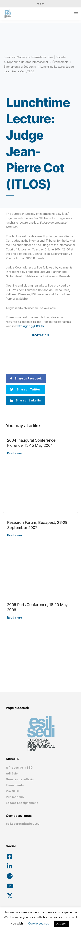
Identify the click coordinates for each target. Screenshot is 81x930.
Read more (14, 453)
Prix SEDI (12, 791)
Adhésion (12, 773)
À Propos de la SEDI (19, 767)
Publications (15, 797)
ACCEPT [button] (61, 923)
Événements (15, 785)
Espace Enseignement (22, 802)
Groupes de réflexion (20, 779)
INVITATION (40, 335)
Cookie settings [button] (38, 923)
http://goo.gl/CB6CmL (31, 326)
